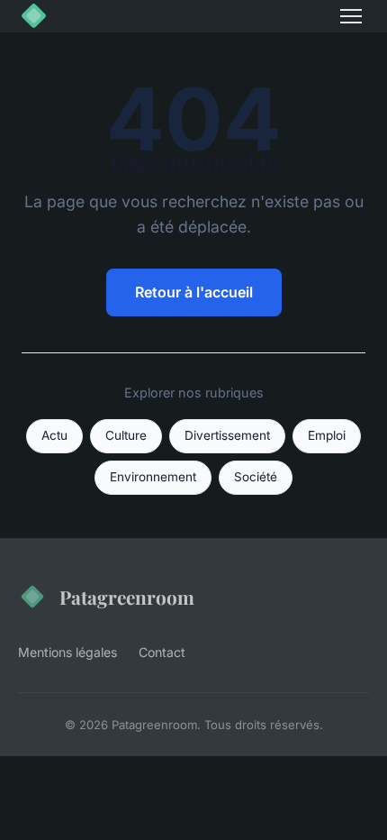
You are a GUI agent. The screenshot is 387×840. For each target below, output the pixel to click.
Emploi (327, 435)
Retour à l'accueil (194, 292)
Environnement (153, 477)
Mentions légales (67, 652)
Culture (126, 435)
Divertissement (227, 435)
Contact (162, 652)
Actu (54, 435)
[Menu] (351, 16)
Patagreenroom (126, 596)
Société (255, 477)
